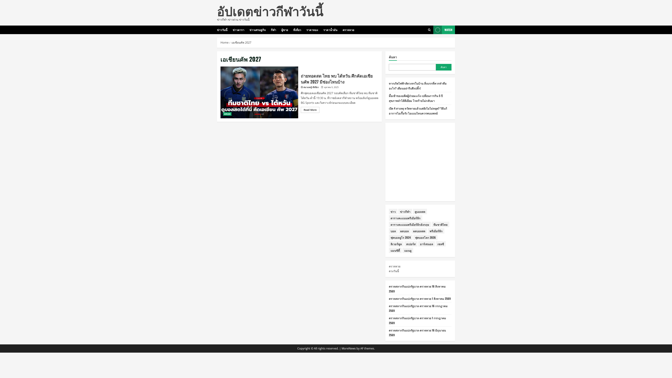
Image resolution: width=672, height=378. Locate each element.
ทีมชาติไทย (440, 224)
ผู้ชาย (284, 30)
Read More (311, 110)
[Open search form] (429, 29)
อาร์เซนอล (426, 244)
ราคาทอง (312, 30)
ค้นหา (393, 57)
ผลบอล (227, 113)
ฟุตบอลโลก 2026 (425, 237)
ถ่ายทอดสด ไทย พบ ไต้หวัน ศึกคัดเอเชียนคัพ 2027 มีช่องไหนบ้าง (259, 92)
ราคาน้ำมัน (330, 30)
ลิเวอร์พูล (396, 244)
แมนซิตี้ (395, 250)
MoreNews (349, 348)
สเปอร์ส (411, 244)
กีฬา (273, 30)
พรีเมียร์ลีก (436, 231)
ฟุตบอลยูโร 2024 (401, 237)
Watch (448, 30)
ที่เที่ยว (297, 30)
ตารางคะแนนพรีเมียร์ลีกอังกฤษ (410, 224)
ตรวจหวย (348, 30)
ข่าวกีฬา (405, 211)
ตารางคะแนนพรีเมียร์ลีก (406, 218)
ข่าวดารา (238, 30)
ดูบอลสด (420, 211)
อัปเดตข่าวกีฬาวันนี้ (270, 10)
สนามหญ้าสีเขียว (311, 87)
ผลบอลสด (419, 231)
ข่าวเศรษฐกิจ (258, 30)
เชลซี (441, 244)
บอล (393, 231)
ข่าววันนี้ (222, 30)
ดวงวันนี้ (394, 271)
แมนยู (407, 250)
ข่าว (393, 211)
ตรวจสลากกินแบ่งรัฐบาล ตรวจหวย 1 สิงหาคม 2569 (420, 298)
